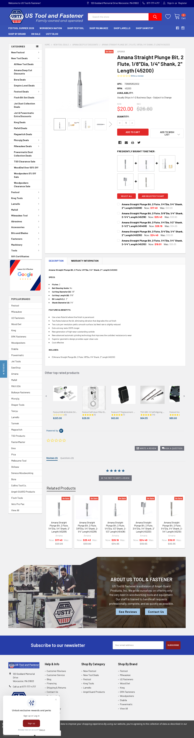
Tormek (15, 423)
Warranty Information (85, 260)
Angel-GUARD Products (23, 491)
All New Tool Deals (23, 64)
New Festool (18, 52)
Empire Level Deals (24, 85)
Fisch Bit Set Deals (24, 97)
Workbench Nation (51, 28)
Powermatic (17, 355)
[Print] (132, 142)
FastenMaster (18, 441)
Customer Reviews (56, 670)
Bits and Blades (19, 233)
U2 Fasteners (18, 317)
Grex (13, 448)
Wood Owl (16, 324)
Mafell (14, 209)
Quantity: (123, 116)
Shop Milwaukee (98, 28)
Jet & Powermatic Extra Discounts (24, 115)
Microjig (15, 398)
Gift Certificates (20, 256)
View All (15, 510)
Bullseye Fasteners (20, 392)
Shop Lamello (122, 28)
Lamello (15, 203)
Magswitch (16, 429)
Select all (126, 196)
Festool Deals (21, 91)
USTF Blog (52, 34)
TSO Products (18, 435)
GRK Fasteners (18, 336)
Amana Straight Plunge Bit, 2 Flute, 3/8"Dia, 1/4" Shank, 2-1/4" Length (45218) (87, 527)
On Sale (35, 34)
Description (56, 260)
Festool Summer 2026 (21, 28)
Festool (15, 192)
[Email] (126, 142)
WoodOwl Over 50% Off (26, 167)
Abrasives (16, 221)
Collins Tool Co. (19, 485)
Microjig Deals (21, 140)
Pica (13, 454)
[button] (25, 275)
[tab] (52, 459)
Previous (50, 124)
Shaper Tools (17, 404)
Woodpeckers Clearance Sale (22, 184)
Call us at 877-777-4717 (24, 686)
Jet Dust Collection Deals (24, 105)
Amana (14, 373)
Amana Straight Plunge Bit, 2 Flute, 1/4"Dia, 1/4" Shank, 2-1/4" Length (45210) (171, 527)
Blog (49, 679)
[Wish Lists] (169, 16)
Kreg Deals (19, 122)
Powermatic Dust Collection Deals (23, 154)
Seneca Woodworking (22, 473)
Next (110, 124)
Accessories (17, 227)
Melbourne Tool (18, 460)
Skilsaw (15, 466)
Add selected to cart (153, 196)
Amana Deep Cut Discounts (23, 72)
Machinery (16, 244)
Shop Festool (75, 28)
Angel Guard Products (94, 691)
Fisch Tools (17, 497)
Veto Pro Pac (17, 504)
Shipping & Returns (56, 687)
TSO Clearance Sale (24, 161)
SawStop (16, 367)
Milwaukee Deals (23, 146)
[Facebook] (120, 142)
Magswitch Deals (23, 134)
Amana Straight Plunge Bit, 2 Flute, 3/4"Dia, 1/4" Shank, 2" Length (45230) (143, 527)
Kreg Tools (17, 198)
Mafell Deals (20, 128)
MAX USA (16, 386)
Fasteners (16, 238)
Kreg (13, 330)
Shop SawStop (144, 28)
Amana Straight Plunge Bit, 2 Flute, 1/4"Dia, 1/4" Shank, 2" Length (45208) (59, 527)
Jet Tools (16, 361)
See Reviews (128, 611)
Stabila (14, 348)
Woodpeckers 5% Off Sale (25, 175)
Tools (14, 250)
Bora (13, 479)
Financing (52, 683)
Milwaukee (16, 311)
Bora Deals (20, 79)
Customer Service (56, 675)
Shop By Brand (17, 34)
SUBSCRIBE (173, 645)
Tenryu (14, 410)
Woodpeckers (18, 342)
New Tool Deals (19, 58)
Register (182, 3)
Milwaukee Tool (19, 215)
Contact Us (156, 611)
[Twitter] (139, 142)
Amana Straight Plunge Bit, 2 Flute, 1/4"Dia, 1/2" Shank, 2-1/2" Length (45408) (115, 527)
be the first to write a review (115, 478)
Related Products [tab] (61, 488)
